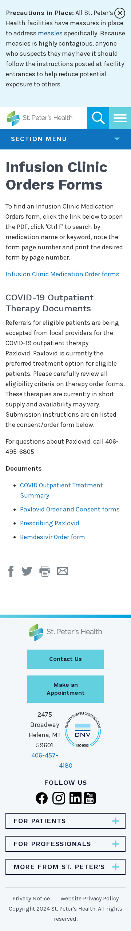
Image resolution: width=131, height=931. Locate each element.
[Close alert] (119, 13)
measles (50, 33)
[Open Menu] (120, 118)
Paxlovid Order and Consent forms (70, 509)
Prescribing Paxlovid (49, 523)
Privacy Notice (31, 898)
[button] (48, 574)
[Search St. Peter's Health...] (98, 118)
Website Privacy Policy (89, 898)
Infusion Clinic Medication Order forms (62, 274)
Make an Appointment (66, 689)
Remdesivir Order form (52, 537)
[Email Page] (65, 574)
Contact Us (65, 658)
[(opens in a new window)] (12, 574)
